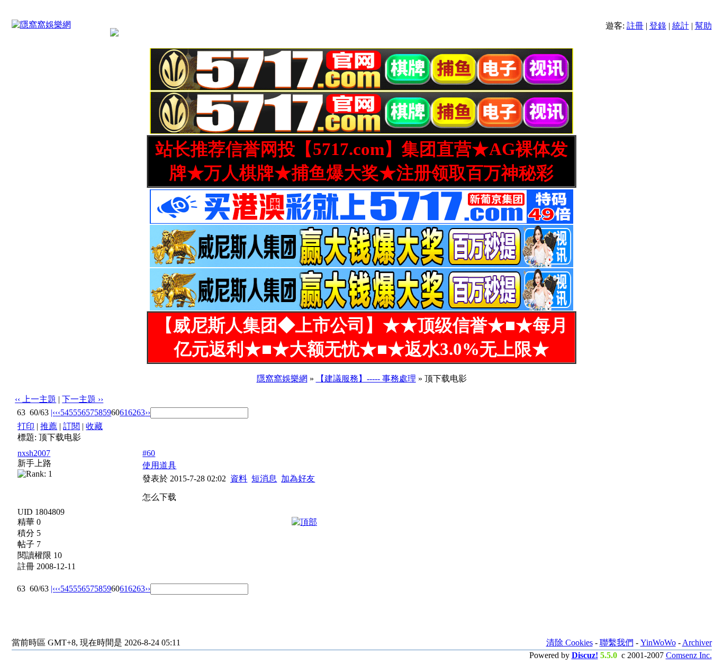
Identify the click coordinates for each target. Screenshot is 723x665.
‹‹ (57, 412)
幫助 (703, 25)
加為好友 (298, 478)
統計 (680, 25)
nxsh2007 (33, 453)
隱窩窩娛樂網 (282, 378)
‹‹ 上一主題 (35, 399)
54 (64, 412)
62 (132, 412)
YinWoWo (658, 642)
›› (147, 412)
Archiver (697, 642)
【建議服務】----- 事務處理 (366, 378)
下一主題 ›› (82, 399)
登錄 (657, 25)
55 (73, 412)
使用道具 (159, 465)
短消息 (264, 478)
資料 (238, 478)
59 (107, 412)
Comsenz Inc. (689, 655)
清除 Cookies (569, 642)
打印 (25, 426)
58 (98, 412)
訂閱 (71, 426)
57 (90, 412)
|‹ (53, 412)
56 (81, 412)
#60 (148, 453)
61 (124, 412)
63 (141, 412)
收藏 (94, 426)
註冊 (635, 25)
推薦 (48, 426)
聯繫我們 (617, 642)
